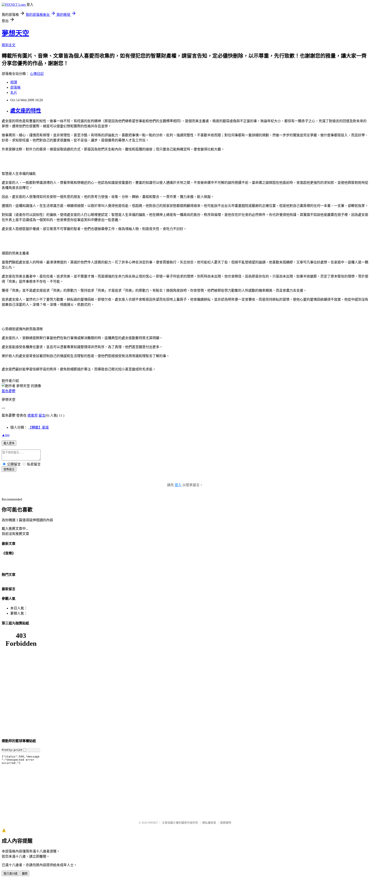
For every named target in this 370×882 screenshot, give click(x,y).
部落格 (15, 87)
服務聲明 (225, 822)
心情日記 (37, 74)
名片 (13, 92)
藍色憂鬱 (8, 391)
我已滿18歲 (10, 873)
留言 (42, 415)
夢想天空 (15, 33)
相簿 (13, 82)
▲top (5, 435)
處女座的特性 (25, 110)
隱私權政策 (209, 822)
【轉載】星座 (38, 427)
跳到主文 (8, 45)
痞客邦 (32, 415)
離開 (24, 873)
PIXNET (153, 822)
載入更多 (9, 443)
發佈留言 (9, 469)
